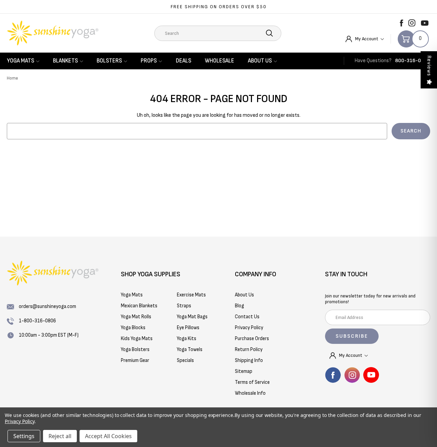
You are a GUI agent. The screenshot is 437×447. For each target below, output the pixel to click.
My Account (367, 39)
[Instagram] (411, 23)
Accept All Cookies (108, 436)
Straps (184, 306)
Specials (185, 360)
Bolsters (109, 60)
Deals (183, 60)
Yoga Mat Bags (192, 316)
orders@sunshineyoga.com (47, 306)
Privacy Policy (19, 421)
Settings (23, 436)
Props (149, 60)
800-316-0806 (412, 60)
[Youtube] (425, 22)
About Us (260, 60)
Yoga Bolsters (135, 349)
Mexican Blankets (139, 306)
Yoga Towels (189, 349)
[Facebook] (401, 23)
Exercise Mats (191, 295)
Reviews (429, 65)
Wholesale (219, 60)
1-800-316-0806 (37, 321)
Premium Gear (135, 360)
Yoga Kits (186, 338)
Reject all (59, 436)
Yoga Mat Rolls (136, 316)
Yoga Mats (20, 60)
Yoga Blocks (133, 327)
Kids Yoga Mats (137, 338)
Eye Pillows (188, 327)
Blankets (65, 60)
